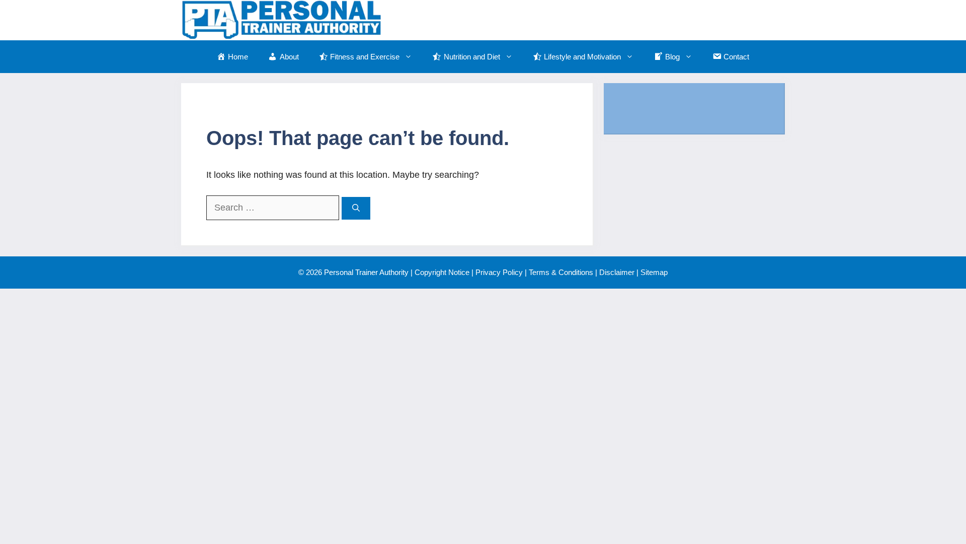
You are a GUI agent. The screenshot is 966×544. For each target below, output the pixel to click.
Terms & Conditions (561, 272)
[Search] (356, 208)
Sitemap (654, 272)
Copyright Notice (442, 272)
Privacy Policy (499, 272)
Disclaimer (616, 272)
